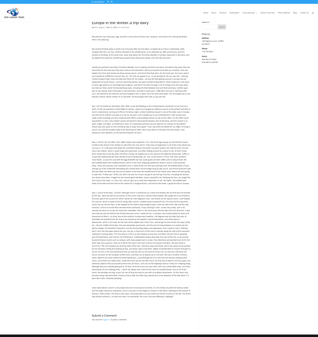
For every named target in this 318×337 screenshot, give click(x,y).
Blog (295, 13)
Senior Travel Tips (267, 13)
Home (205, 13)
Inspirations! (234, 13)
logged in (107, 319)
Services (222, 13)
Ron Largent (99, 27)
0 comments (124, 27)
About (213, 13)
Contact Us (304, 13)
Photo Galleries (284, 13)
